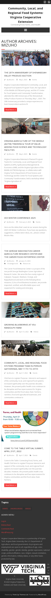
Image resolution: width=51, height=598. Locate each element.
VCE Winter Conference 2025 (20, 217)
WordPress (42, 595)
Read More (10, 110)
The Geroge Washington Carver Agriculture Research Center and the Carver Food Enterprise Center (24, 254)
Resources (26, 263)
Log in (3, 521)
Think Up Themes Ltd (20, 595)
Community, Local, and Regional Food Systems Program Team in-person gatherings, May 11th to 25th (25, 365)
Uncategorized (12, 263)
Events (34, 80)
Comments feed (7, 529)
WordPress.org (7, 532)
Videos (36, 332)
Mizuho (11, 80)
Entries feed (5, 525)
